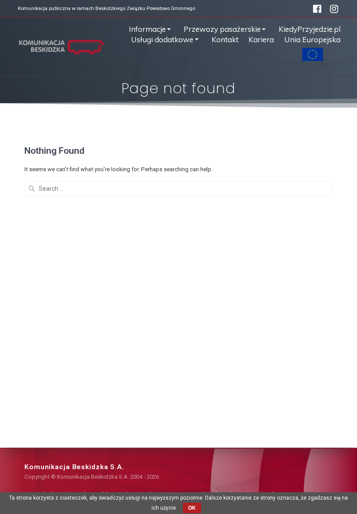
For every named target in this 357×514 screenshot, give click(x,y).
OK (192, 508)
